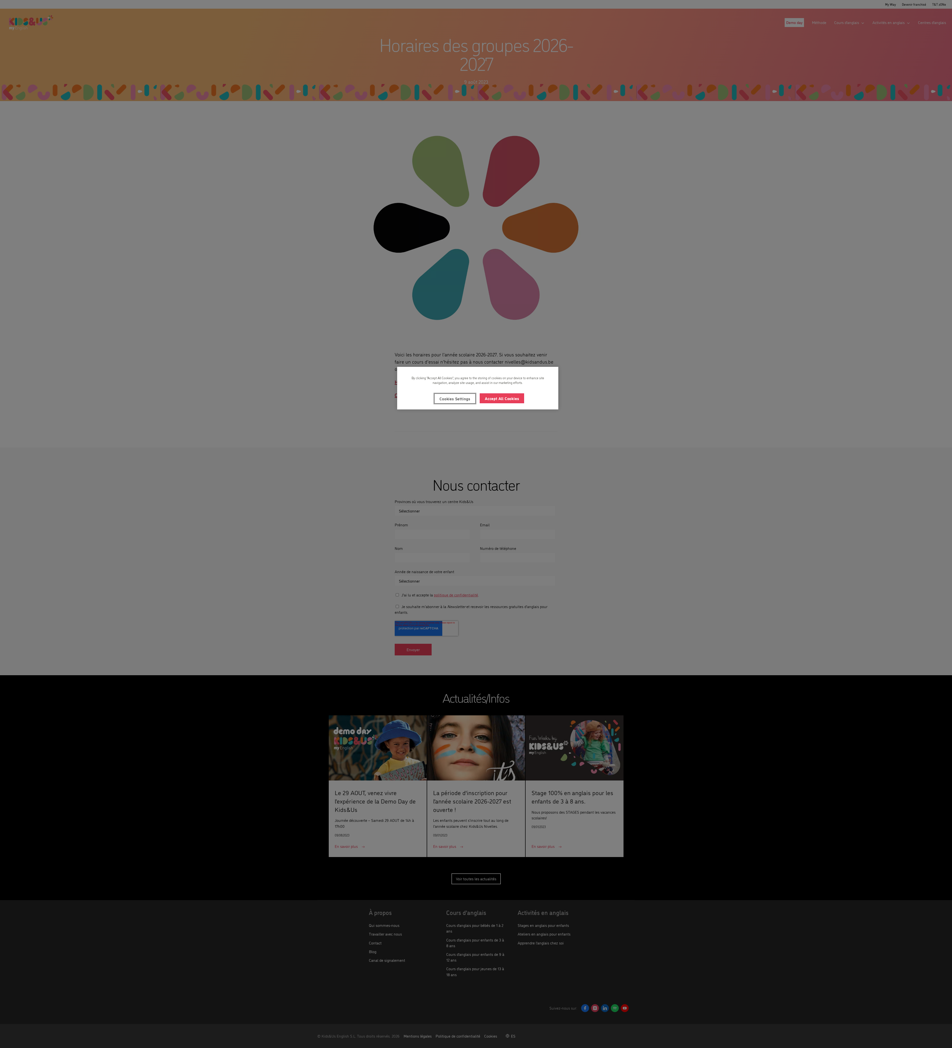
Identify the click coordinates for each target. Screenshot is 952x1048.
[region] (477, 388)
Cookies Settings (455, 398)
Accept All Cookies (502, 398)
